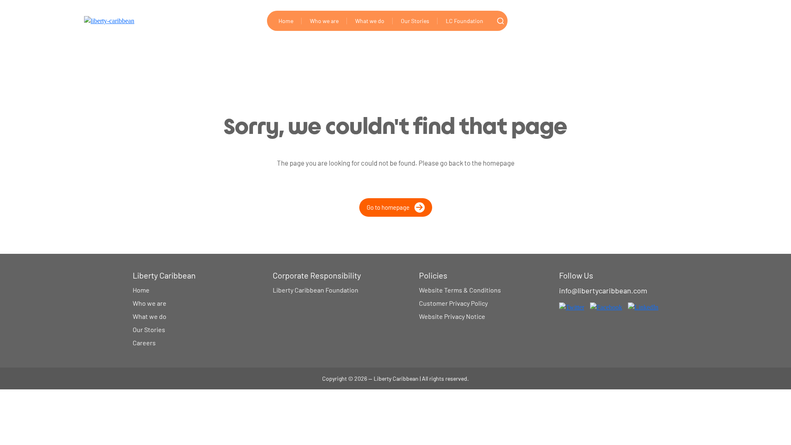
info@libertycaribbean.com (603, 290)
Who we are (324, 20)
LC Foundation (464, 20)
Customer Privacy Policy (453, 303)
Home (285, 20)
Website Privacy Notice (452, 316)
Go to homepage (388, 207)
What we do (369, 20)
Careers (144, 343)
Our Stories (415, 20)
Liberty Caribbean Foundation (315, 290)
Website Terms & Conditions (460, 290)
